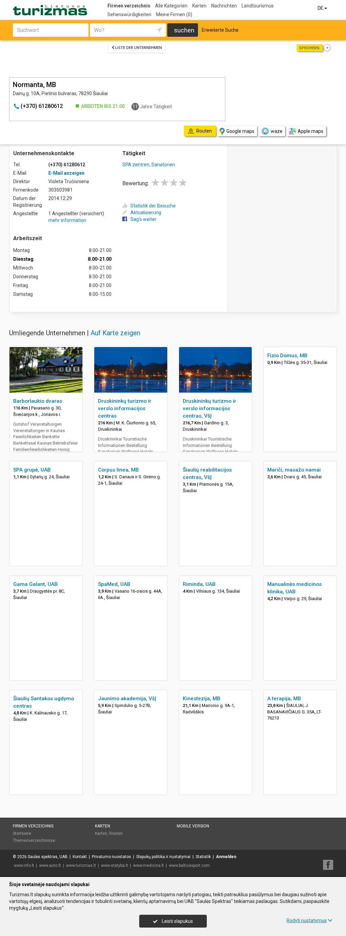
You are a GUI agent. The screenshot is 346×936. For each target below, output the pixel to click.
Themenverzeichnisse (34, 840)
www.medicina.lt (148, 865)
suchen (184, 30)
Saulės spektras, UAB (48, 856)
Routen (116, 833)
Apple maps (310, 131)
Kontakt (80, 856)
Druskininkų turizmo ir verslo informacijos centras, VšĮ (209, 408)
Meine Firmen (174, 14)
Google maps (240, 131)
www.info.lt (24, 865)
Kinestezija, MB (201, 699)
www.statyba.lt (114, 865)
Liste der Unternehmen (138, 48)
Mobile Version (193, 826)
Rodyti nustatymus (307, 920)
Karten (199, 5)
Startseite (22, 833)
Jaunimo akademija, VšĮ (127, 699)
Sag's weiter (143, 219)
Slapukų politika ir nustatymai (163, 856)
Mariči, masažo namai (294, 470)
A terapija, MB (284, 699)
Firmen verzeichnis (128, 5)
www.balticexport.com (189, 865)
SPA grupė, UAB (32, 470)
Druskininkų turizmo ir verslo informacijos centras (124, 408)
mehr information (67, 220)
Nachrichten (224, 5)
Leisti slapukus (177, 921)
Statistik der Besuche (153, 205)
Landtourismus (258, 5)
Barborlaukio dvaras (37, 401)
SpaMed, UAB (114, 584)
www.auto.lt (50, 865)
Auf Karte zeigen (115, 333)
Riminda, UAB (199, 584)
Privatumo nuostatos (111, 856)
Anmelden (226, 856)
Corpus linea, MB (118, 470)
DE (321, 8)
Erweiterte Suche (220, 30)
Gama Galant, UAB (35, 584)
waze (276, 131)
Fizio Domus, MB (287, 355)
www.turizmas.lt (81, 865)
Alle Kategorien (171, 5)
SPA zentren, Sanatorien (148, 164)
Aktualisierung (145, 212)
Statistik (203, 856)
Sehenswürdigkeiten (129, 14)
